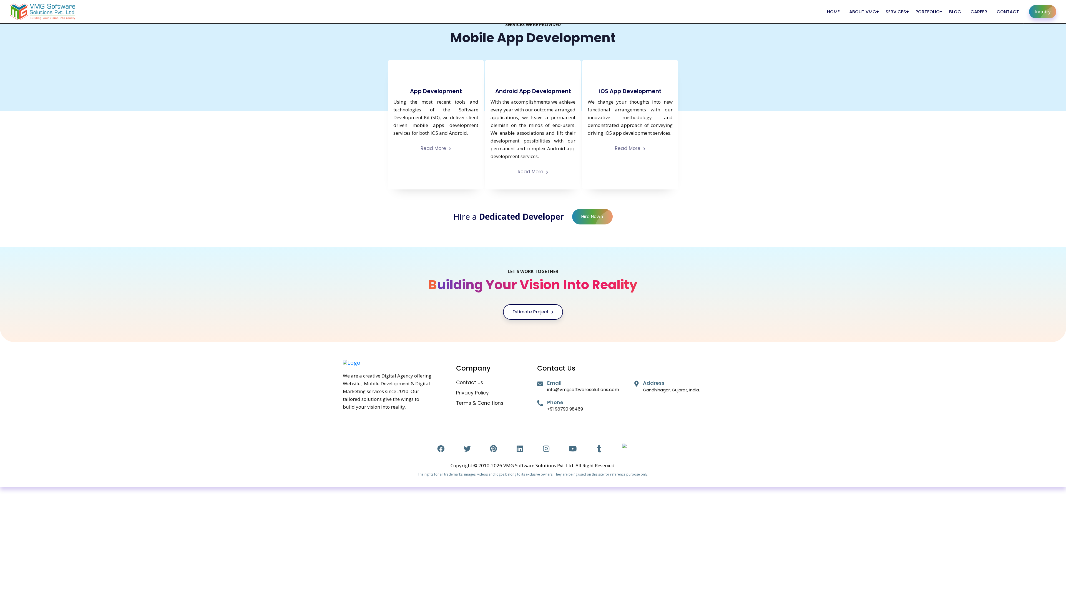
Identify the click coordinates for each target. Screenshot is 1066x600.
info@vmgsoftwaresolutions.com (583, 389)
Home (833, 12)
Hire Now (590, 216)
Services (896, 12)
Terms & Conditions (479, 403)
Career (979, 12)
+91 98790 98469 (565, 409)
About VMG (862, 12)
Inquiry (1043, 11)
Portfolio (928, 12)
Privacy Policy (472, 393)
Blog (955, 12)
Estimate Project (531, 312)
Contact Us (469, 382)
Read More (434, 148)
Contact (1008, 12)
